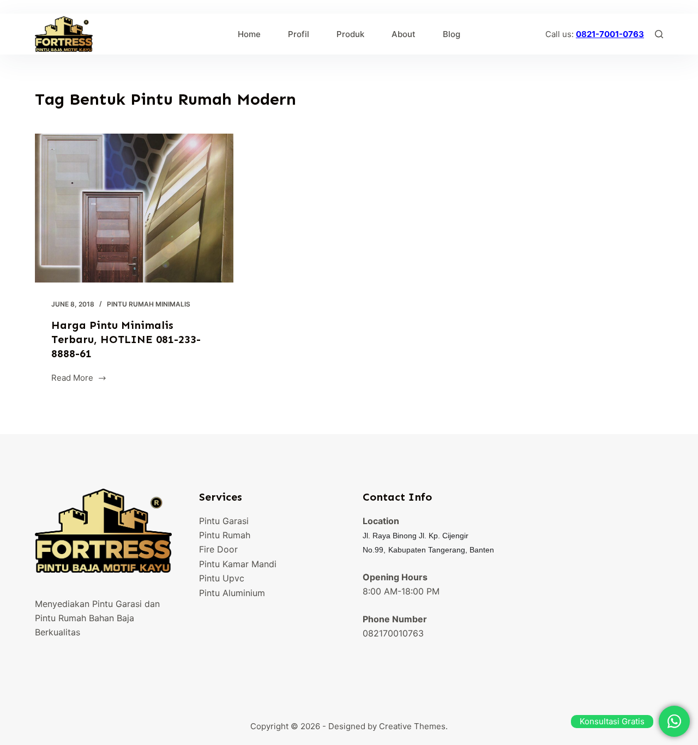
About (404, 34)
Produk (350, 34)
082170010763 (393, 633)
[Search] (659, 34)
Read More (72, 378)
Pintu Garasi (224, 520)
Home (249, 34)
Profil (298, 34)
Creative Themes (412, 726)
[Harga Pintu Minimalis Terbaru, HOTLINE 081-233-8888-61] (134, 208)
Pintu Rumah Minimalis (148, 304)
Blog (451, 34)
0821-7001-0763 (610, 34)
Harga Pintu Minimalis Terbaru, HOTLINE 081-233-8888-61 (126, 339)
